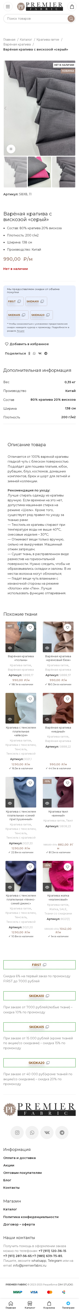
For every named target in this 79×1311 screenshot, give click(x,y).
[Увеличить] (11, 149)
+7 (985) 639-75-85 (47, 1256)
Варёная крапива (17, 44)
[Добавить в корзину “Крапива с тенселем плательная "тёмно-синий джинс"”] (9, 887)
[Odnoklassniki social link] (29, 353)
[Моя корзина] (72, 6)
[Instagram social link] (17, 1132)
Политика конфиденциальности (31, 1217)
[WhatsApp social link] (34, 353)
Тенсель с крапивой (21, 753)
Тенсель (21, 749)
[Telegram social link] (46, 353)
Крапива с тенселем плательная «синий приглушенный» (21, 815)
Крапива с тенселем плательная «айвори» (21, 731)
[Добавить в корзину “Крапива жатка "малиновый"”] (47, 887)
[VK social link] (40, 353)
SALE (62, 909)
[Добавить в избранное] (30, 627)
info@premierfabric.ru (29, 1265)
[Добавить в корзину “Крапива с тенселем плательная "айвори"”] (9, 719)
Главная (9, 40)
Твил (69, 820)
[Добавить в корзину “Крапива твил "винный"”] (47, 803)
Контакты (11, 1188)
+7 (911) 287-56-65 (17, 1256)
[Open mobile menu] (8, 6)
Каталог (26, 40)
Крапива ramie (48, 40)
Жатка (53, 909)
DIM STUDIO (65, 1284)
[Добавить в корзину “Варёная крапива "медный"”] (47, 719)
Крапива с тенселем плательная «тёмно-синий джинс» (21, 899)
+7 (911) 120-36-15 (52, 1251)
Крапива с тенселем (20, 744)
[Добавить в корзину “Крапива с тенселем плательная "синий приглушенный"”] (9, 803)
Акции (20, 330)
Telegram (55, 1261)
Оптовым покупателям (22, 1173)
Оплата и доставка (19, 1158)
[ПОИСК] (71, 18)
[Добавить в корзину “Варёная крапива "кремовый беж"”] (47, 647)
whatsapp (38, 1261)
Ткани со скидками (58, 913)
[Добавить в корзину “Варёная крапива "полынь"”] (9, 647)
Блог (7, 1180)
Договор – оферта (19, 1224)
